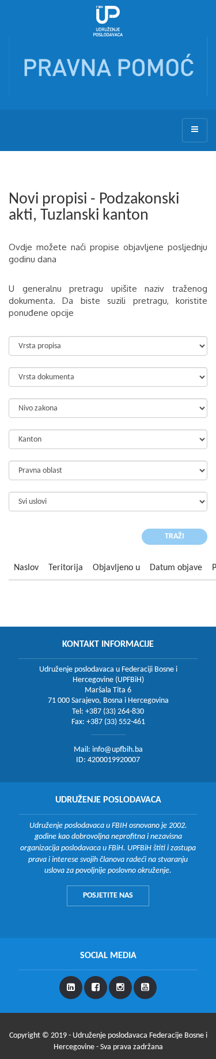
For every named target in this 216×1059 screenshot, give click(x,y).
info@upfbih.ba (117, 749)
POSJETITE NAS (108, 895)
